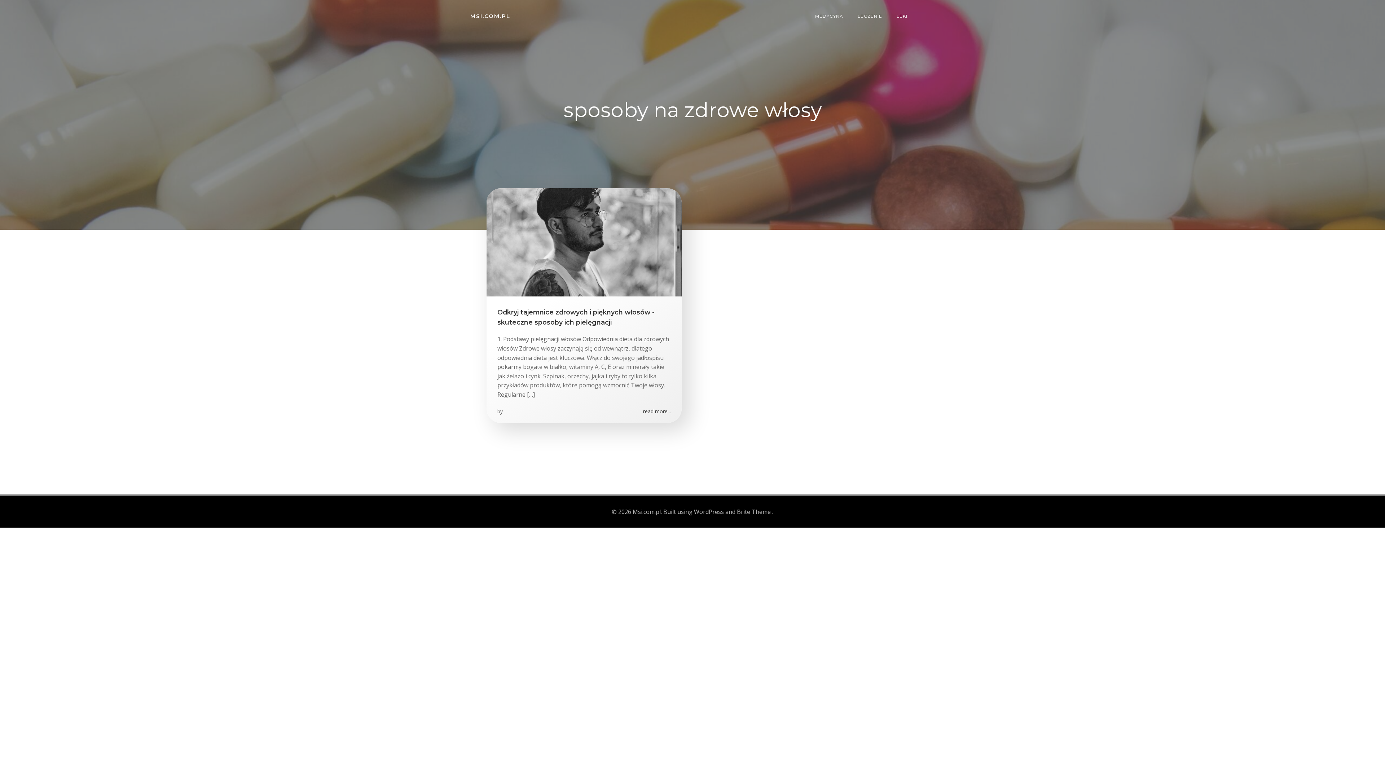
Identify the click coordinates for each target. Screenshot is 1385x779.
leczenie (870, 16)
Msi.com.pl (490, 16)
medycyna (829, 16)
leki (902, 16)
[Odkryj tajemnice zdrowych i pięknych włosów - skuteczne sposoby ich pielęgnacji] (584, 242)
